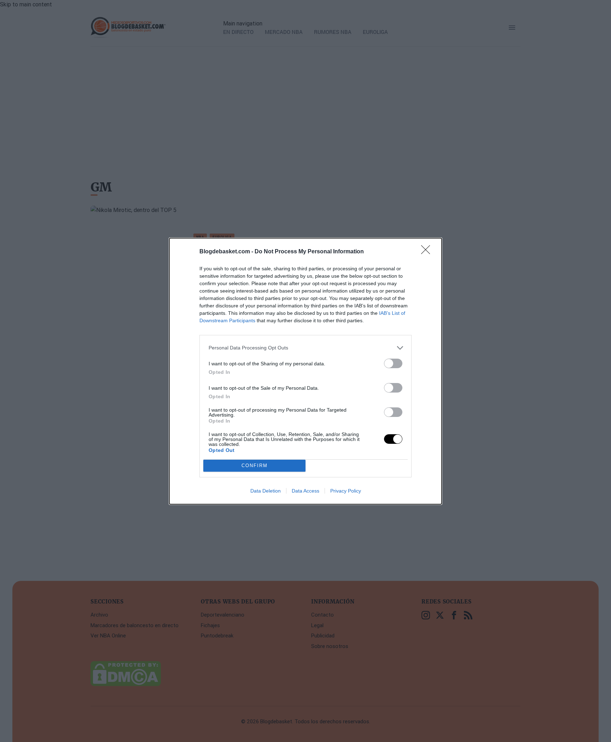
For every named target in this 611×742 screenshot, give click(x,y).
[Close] (428, 252)
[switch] (393, 363)
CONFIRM (255, 465)
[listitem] (305, 348)
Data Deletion (265, 491)
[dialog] (305, 371)
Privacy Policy (345, 491)
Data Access (305, 491)
